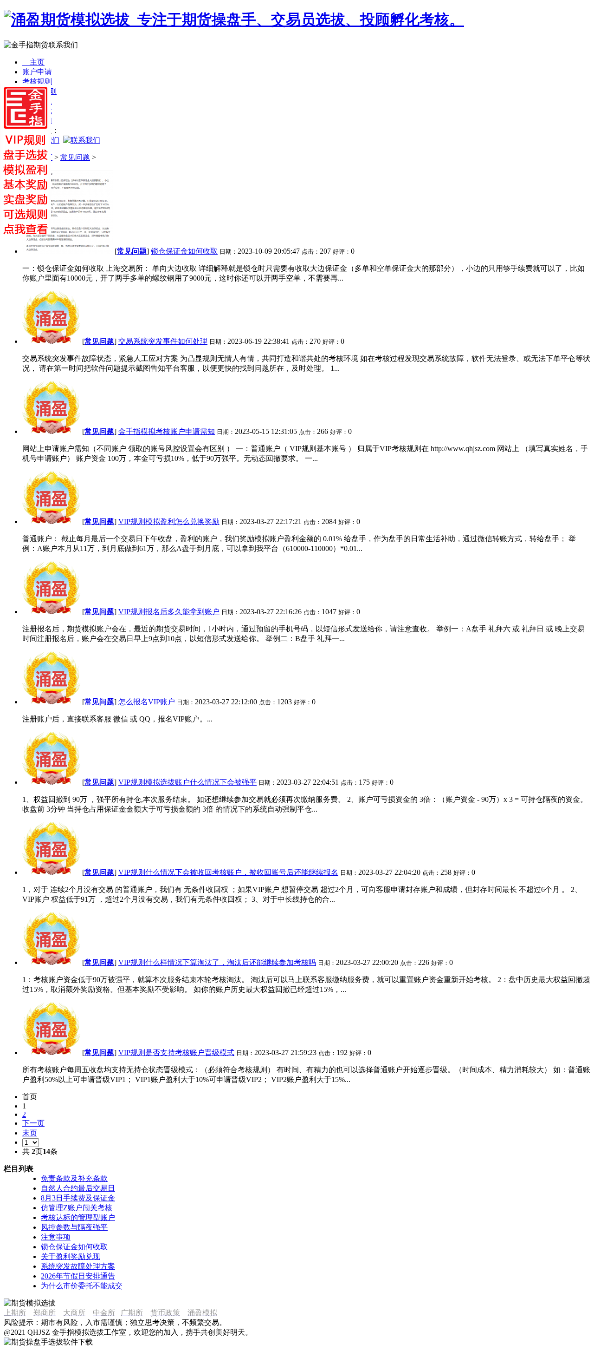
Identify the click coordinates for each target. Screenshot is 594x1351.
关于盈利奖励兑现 (70, 1256)
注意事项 (56, 1237)
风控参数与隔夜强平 (74, 1227)
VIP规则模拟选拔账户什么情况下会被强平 (187, 782)
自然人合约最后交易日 (78, 1188)
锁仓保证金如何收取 (184, 251)
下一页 (33, 1123)
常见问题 (75, 157)
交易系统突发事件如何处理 (162, 341)
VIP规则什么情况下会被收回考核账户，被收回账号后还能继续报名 (228, 872)
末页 (29, 1133)
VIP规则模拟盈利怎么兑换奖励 (169, 521)
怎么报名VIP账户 (146, 702)
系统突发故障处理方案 (78, 1266)
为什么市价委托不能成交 (82, 1286)
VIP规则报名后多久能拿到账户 (169, 612)
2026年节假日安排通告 (78, 1276)
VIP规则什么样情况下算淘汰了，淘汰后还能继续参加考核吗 (217, 962)
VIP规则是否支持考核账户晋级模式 (176, 1052)
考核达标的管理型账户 (78, 1217)
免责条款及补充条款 (74, 1178)
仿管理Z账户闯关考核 (76, 1208)
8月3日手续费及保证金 (78, 1198)
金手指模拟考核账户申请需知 (166, 431)
